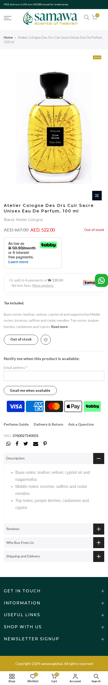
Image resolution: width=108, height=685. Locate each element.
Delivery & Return (48, 424)
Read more (59, 326)
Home (8, 37)
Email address (16, 367)
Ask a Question (81, 424)
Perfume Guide (16, 424)
